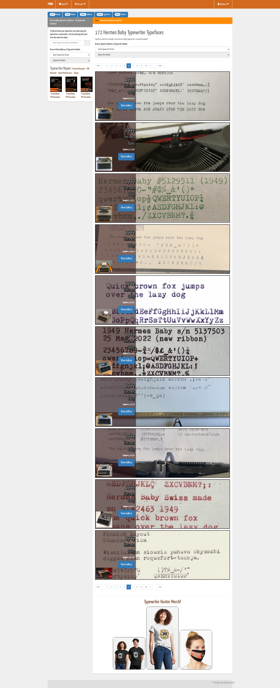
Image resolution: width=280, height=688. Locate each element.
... (104, 66)
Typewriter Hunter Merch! (162, 602)
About (63, 4)
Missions (80, 4)
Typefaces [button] (104, 14)
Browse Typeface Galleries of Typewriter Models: (111, 44)
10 (146, 66)
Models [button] (70, 14)
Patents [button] (121, 14)
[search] (70, 55)
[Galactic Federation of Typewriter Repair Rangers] (162, 638)
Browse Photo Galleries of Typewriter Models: (65, 50)
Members (223, 4)
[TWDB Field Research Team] (196, 649)
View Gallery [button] (126, 105)
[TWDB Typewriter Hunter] (129, 653)
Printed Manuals (78, 69)
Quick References (65, 73)
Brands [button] (55, 14)
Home (97, 20)
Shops (76, 73)
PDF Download (55, 97)
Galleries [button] (86, 14)
